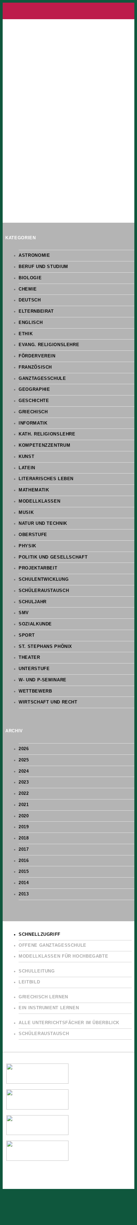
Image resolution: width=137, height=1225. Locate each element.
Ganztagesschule (42, 378)
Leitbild (29, 982)
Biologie (30, 278)
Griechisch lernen (43, 997)
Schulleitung (37, 971)
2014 (24, 883)
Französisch (35, 367)
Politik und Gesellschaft (53, 557)
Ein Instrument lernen (49, 1008)
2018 (24, 838)
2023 (24, 782)
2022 (24, 793)
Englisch (31, 322)
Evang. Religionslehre (49, 344)
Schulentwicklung (43, 579)
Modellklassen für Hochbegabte (63, 956)
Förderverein (37, 356)
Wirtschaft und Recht (48, 702)
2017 (24, 849)
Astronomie (34, 255)
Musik (26, 512)
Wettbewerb (35, 691)
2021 (24, 804)
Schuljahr (33, 602)
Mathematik (34, 490)
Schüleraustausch (44, 590)
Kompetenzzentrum (44, 445)
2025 (24, 760)
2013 (24, 894)
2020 (24, 816)
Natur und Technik (43, 523)
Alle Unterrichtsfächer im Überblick (69, 1023)
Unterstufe (34, 668)
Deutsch (30, 300)
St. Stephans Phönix (45, 646)
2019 (24, 827)
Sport (27, 635)
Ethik (26, 334)
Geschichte (34, 400)
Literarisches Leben (46, 478)
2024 (24, 771)
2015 (24, 871)
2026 (24, 749)
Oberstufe (33, 534)
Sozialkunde (35, 624)
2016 (24, 860)
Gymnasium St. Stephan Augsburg (68, 11)
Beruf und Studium (43, 266)
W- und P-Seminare (43, 680)
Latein (27, 468)
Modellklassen (39, 501)
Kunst (26, 456)
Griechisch (33, 412)
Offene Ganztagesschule (52, 945)
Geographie (34, 389)
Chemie (28, 289)
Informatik (33, 423)
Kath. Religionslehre (47, 434)
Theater (29, 657)
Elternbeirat (36, 311)
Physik (27, 546)
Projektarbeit (38, 568)
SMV (24, 613)
